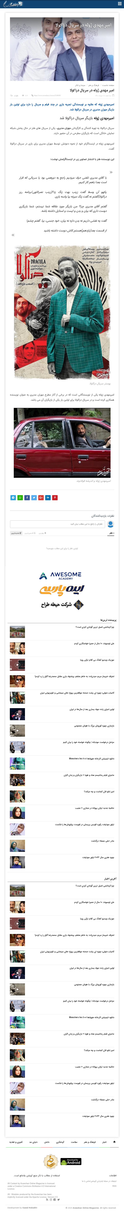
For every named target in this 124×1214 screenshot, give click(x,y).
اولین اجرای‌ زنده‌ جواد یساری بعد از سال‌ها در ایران (92, 709)
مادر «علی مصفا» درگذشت (102, 841)
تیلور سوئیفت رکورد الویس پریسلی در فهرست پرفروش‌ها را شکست (84, 824)
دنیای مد (33, 1142)
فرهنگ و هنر (93, 85)
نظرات (16, 95)
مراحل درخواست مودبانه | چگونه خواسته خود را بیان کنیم (88, 742)
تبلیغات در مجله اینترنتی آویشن (103, 1181)
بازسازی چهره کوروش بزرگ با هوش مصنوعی (94, 725)
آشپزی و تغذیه (16, 1142)
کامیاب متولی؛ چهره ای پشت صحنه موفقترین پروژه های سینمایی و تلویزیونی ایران (77, 693)
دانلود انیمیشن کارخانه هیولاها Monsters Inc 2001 (91, 758)
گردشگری (60, 1142)
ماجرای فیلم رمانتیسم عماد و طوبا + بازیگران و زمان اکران (89, 775)
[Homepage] (114, 1142)
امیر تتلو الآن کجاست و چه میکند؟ (99, 791)
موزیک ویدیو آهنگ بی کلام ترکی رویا (97, 660)
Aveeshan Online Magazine (86, 1208)
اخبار (104, 1142)
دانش (46, 1142)
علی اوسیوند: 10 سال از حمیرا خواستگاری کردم (94, 643)
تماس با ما (86, 1181)
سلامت (74, 1142)
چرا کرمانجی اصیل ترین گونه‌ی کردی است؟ (95, 627)
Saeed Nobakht (29, 1207)
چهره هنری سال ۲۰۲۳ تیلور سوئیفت (98, 857)
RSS (114, 1186)
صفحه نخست (108, 85)
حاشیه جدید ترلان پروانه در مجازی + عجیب (94, 808)
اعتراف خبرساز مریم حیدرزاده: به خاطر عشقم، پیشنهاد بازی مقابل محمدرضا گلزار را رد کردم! (74, 676)
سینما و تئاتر (80, 85)
